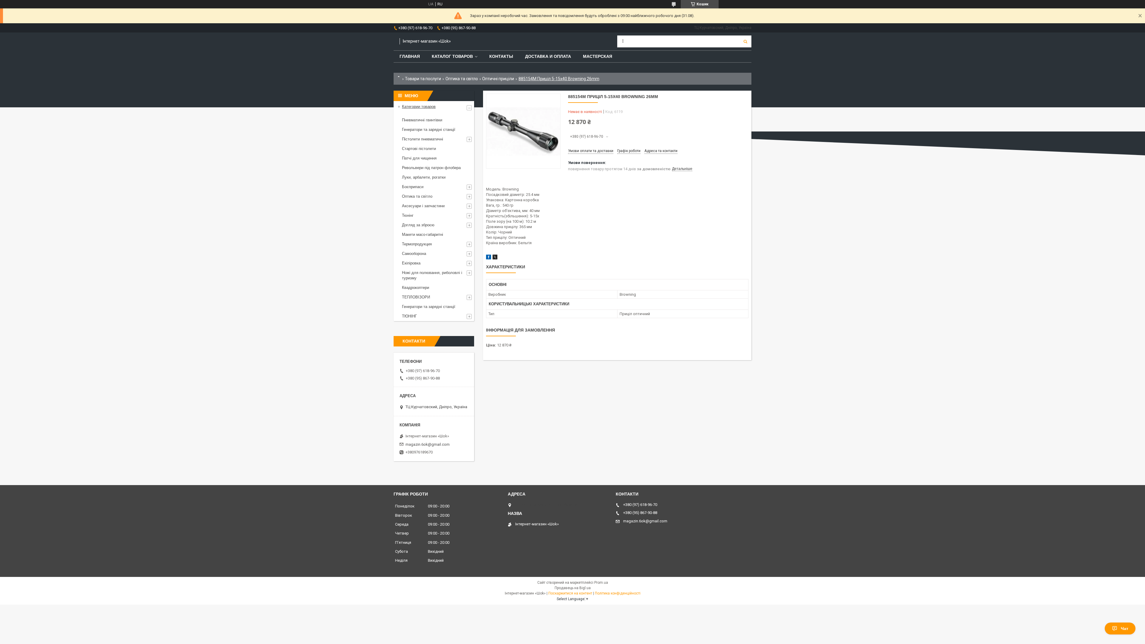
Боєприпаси (412, 187)
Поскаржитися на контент (570, 593)
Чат (1124, 628)
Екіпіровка (411, 263)
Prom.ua (601, 582)
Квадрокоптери (415, 287)
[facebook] (488, 258)
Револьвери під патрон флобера (431, 167)
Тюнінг (408, 215)
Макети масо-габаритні (422, 234)
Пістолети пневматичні (422, 139)
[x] (495, 258)
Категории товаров (419, 106)
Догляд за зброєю (418, 225)
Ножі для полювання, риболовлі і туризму (432, 275)
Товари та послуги (423, 78)
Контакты (501, 56)
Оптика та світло (461, 78)
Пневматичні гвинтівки (422, 120)
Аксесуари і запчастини (423, 206)
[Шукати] (745, 41)
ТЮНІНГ (409, 316)
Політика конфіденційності (617, 593)
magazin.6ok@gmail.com (428, 444)
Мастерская (597, 56)
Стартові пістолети (419, 148)
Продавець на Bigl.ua (573, 588)
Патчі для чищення (419, 158)
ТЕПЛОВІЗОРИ (416, 297)
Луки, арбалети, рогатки (423, 177)
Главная (410, 56)
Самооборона (414, 253)
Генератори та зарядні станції (428, 129)
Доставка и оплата (548, 56)
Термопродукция (417, 244)
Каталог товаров (452, 56)
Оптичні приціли (498, 78)
